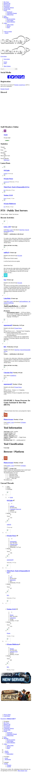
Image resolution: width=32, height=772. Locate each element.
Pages (5, 63)
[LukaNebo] (5, 295)
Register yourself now (19, 84)
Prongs (5, 198)
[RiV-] (5, 343)
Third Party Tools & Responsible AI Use (16, 187)
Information (13, 580)
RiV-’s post (9, 229)
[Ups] (5, 276)
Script (11, 497)
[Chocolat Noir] (5, 369)
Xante (6, 135)
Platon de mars (8, 419)
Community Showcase (15, 509)
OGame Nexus (8, 178)
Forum (5, 62)
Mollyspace (6, 160)
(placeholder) (10, 754)
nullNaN (5, 173)
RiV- (5, 190)
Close (25, 770)
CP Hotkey (23, 422)
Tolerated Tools (14, 544)
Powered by (8, 718)
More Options (7, 66)
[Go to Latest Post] (8, 522)
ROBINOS (13, 375)
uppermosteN (6, 181)
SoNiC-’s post (10, 422)
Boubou (12, 648)
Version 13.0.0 (8, 195)
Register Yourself (5, 89)
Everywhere (4, 56)
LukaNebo (7, 298)
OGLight (7, 170)
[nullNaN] (5, 249)
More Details (21, 770)
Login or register (8, 31)
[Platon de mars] (5, 416)
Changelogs (13, 617)
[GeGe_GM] (5, 223)
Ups (5, 280)
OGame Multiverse (10, 203)
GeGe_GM (7, 227)
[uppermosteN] (5, 322)
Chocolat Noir (8, 372)
